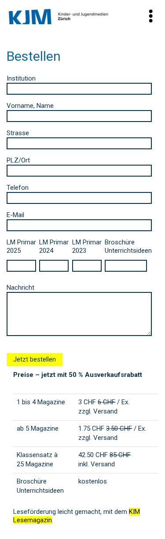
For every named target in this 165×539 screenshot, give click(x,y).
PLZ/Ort (18, 160)
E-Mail (15, 215)
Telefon (18, 188)
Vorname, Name (30, 106)
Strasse (18, 133)
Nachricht (20, 288)
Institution (21, 78)
